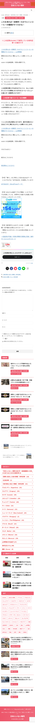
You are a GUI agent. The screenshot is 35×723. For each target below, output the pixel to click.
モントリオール (6, 622)
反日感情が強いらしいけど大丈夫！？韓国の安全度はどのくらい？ (22, 678)
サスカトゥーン (14, 604)
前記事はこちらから (7, 165)
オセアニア (21, 601)
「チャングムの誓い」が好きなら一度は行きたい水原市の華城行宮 (22, 666)
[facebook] (11, 268)
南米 (22, 625)
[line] (23, 268)
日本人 (4, 629)
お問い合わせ (28, 709)
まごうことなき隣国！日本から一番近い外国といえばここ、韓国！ (22, 691)
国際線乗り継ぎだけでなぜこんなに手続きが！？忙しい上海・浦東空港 (21, 564)
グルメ (11, 277)
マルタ (4, 618)
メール (4, 320)
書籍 (9, 629)
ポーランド (26, 615)
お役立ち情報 (6, 277)
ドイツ (29, 608)
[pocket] (15, 268)
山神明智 (27, 625)
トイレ (23, 608)
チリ (18, 608)
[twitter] (7, 268)
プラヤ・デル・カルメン (15, 615)
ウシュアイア (5, 601)
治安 (29, 629)
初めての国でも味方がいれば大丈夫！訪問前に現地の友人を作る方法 (21, 427)
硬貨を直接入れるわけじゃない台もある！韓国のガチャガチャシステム (22, 653)
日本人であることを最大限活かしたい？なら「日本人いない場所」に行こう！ (17, 713)
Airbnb (4, 597)
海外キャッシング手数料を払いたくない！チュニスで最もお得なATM (21, 366)
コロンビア (5, 604)
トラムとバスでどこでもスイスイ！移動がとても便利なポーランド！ (21, 574)
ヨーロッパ (15, 622)
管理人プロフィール (8, 709)
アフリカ (20, 597)
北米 (17, 625)
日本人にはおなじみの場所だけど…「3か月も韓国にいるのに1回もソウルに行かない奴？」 (22, 639)
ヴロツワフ (23, 622)
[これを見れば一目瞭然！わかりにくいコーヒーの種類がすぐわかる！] (19, 268)
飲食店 (25, 632)
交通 (29, 622)
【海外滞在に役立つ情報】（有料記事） (12, 274)
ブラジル (4, 615)
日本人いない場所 (17, 5)
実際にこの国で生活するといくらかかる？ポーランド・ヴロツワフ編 (21, 411)
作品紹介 (11, 625)
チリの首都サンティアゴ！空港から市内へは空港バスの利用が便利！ (21, 585)
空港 (15, 632)
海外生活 (4, 632)
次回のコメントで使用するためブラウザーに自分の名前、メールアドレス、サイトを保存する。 (16, 335)
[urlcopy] (27, 268)
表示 (11, 33)
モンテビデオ (25, 618)
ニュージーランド (14, 611)
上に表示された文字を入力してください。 (13, 341)
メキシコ (10, 618)
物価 (10, 632)
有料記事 (16, 277)
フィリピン (24, 611)
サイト (3, 327)
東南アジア (22, 629)
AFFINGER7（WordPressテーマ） (12, 184)
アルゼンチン (27, 597)
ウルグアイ (13, 601)
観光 (20, 632)
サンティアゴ (23, 604)
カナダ (28, 601)
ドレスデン (5, 611)
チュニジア (11, 608)
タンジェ (4, 608)
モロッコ (17, 618)
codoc (32, 263)
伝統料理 (4, 625)
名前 (4, 313)
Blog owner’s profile (19, 709)
